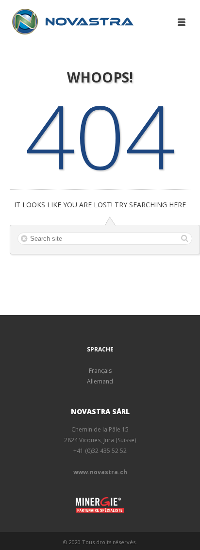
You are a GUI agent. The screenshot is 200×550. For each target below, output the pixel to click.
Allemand (100, 381)
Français (100, 371)
